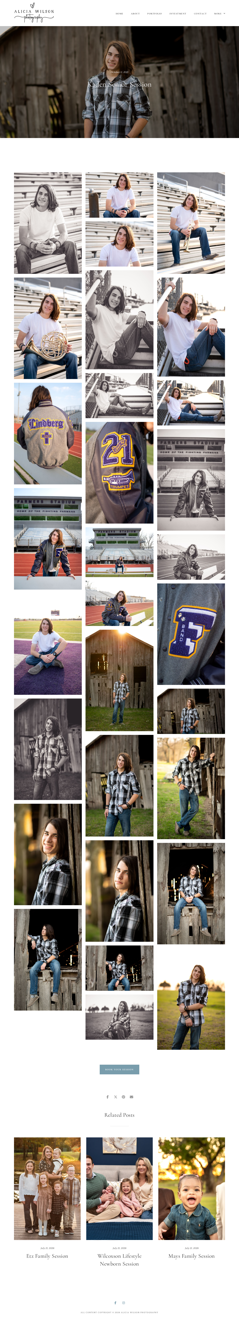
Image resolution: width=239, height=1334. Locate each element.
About (135, 13)
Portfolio (154, 13)
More (218, 13)
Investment (178, 13)
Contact (200, 13)
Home (119, 13)
